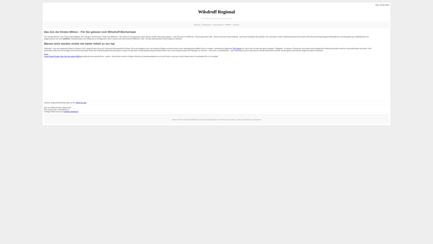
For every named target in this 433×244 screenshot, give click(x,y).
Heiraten (236, 25)
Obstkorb (197, 25)
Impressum (257, 119)
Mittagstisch (207, 25)
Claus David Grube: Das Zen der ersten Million (63, 56)
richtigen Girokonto (70, 112)
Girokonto (202, 119)
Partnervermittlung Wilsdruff (187, 119)
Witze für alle (81, 103)
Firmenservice (223, 119)
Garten (232, 119)
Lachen (239, 119)
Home (174, 119)
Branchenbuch (218, 25)
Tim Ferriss (236, 48)
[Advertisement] (216, 82)
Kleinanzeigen (212, 119)
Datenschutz (247, 119)
